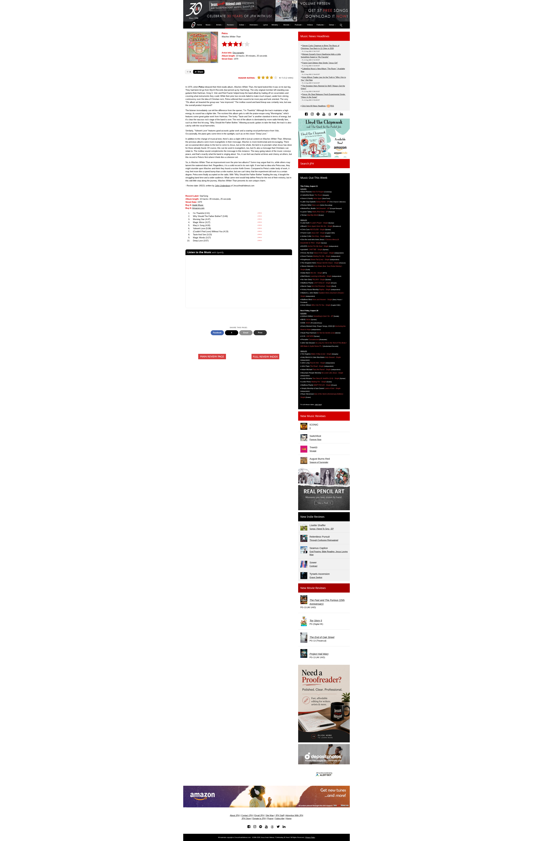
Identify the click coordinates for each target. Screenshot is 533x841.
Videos (310, 25)
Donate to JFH (259, 818)
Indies (241, 25)
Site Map (270, 815)
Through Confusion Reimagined (324, 540)
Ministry (275, 25)
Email (245, 333)
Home (199, 25)
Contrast (313, 566)
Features (320, 25)
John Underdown (222, 186)
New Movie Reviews (313, 588)
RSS (332, 106)
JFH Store (246, 818)
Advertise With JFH (294, 815)
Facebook (217, 333)
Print (260, 333)
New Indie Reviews (312, 517)
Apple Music (197, 205)
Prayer (270, 818)
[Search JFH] (341, 25)
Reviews (230, 25)
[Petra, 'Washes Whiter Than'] (202, 47)
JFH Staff (279, 815)
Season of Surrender (319, 462)
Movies (286, 25)
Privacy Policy (310, 837)
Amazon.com (198, 208)
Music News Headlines (314, 36)
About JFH (235, 815)
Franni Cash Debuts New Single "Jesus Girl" (320, 63)
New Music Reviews (313, 416)
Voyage (313, 451)
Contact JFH (247, 815)
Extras (331, 25)
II (310, 428)
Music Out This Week (313, 178)
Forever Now (315, 439)
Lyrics (265, 25)
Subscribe (279, 818)
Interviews (254, 25)
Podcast (298, 25)
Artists (218, 25)
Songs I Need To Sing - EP (322, 529)
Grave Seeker (316, 577)
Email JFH (259, 815)
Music (208, 25)
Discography (238, 53)
